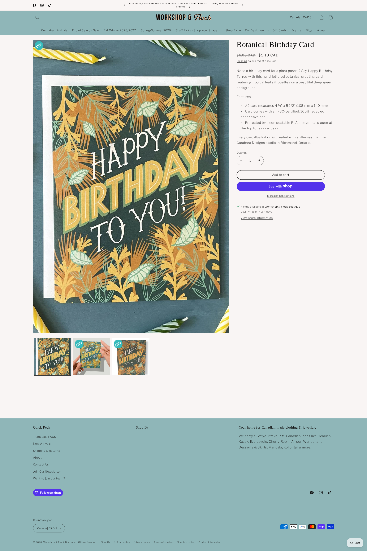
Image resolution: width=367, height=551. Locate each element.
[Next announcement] (242, 5)
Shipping (242, 61)
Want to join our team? (49, 478)
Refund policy (122, 542)
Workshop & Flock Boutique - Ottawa (64, 542)
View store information (257, 217)
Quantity (242, 152)
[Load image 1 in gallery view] (52, 356)
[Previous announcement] (124, 5)
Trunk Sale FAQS (44, 436)
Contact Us (41, 464)
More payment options (281, 195)
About (37, 457)
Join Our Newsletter (47, 471)
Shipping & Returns (46, 450)
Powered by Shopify (98, 542)
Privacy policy (142, 542)
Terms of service (163, 542)
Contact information (210, 542)
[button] (37, 17)
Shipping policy (186, 542)
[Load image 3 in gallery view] (130, 356)
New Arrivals (42, 443)
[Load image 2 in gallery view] (91, 356)
